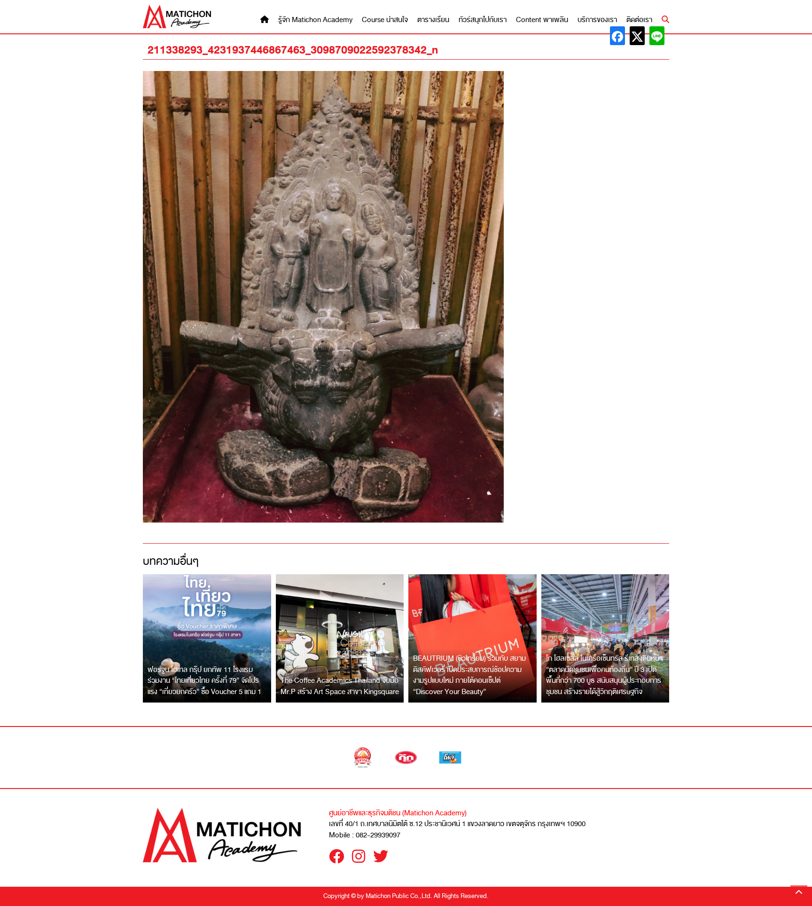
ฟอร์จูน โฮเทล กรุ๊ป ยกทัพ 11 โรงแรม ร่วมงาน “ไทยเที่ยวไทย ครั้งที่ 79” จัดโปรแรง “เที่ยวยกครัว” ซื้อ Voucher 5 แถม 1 (204, 680)
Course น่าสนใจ (385, 20)
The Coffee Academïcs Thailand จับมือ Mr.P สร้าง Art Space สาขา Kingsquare (340, 686)
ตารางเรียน (433, 20)
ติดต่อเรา (639, 20)
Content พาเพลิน (542, 20)
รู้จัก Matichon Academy (315, 20)
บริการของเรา (597, 20)
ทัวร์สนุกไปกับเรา (483, 20)
